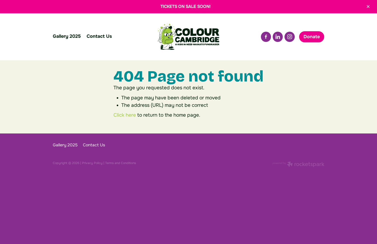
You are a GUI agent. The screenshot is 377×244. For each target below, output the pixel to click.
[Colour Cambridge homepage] (188, 37)
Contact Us (99, 36)
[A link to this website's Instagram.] (289, 37)
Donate (311, 37)
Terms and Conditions (120, 163)
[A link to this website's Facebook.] (266, 37)
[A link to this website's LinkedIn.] (278, 37)
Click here (124, 115)
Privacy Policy (92, 163)
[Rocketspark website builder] (298, 164)
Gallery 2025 (67, 36)
